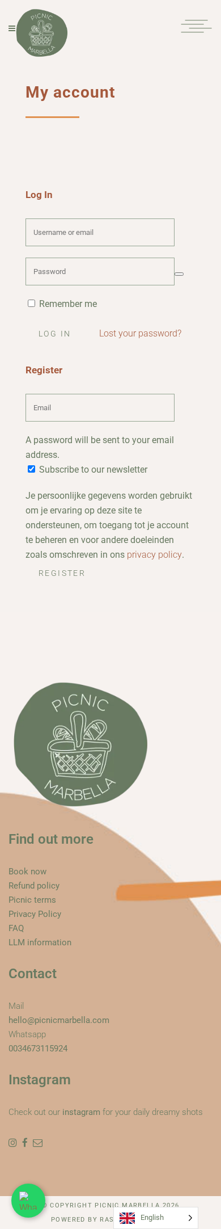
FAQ (16, 928)
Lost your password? (140, 333)
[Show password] (179, 274)
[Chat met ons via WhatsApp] (28, 1201)
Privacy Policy (34, 914)
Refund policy (34, 886)
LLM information (39, 942)
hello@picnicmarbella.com (58, 1020)
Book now (27, 871)
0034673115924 (37, 1048)
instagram (81, 1112)
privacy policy (154, 554)
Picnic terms (32, 900)
